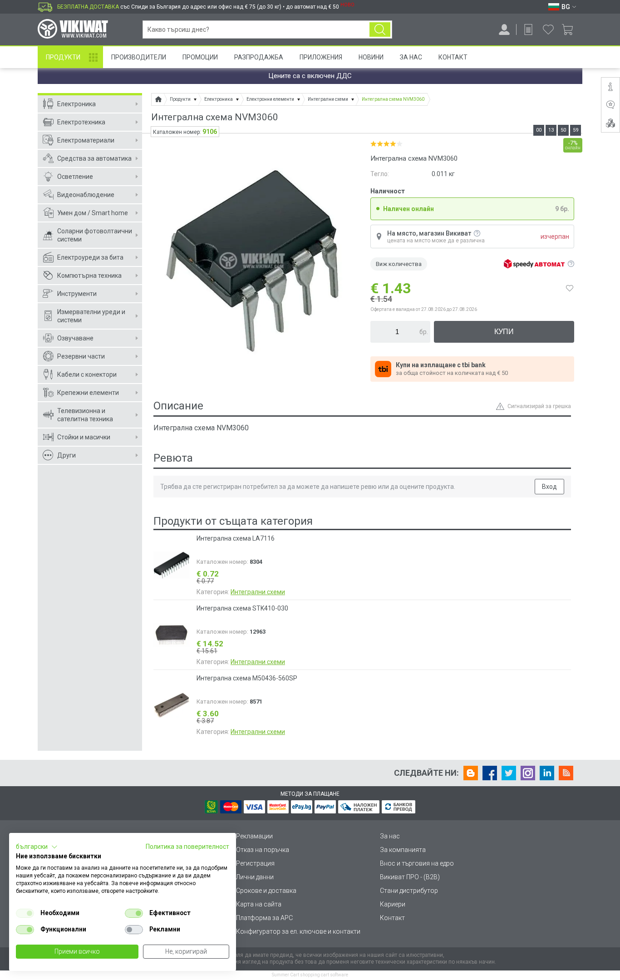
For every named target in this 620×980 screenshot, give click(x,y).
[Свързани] (610, 123)
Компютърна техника (89, 275)
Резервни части (81, 356)
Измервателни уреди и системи (91, 316)
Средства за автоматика (94, 158)
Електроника (76, 104)
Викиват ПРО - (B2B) (410, 877)
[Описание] (610, 87)
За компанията (403, 849)
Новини (371, 57)
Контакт (452, 57)
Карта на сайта (258, 904)
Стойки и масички (83, 437)
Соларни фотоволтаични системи (94, 235)
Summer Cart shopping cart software (310, 974)
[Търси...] (379, 29)
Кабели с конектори (87, 374)
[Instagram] (528, 773)
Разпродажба (258, 57)
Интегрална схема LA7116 (236, 538)
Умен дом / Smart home (92, 213)
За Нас (411, 57)
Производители (138, 57)
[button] (37, 847)
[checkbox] (25, 913)
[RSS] (566, 773)
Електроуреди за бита (90, 257)
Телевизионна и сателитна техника (85, 415)
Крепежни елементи (88, 392)
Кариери (392, 904)
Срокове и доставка (266, 890)
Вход (549, 486)
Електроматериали (85, 140)
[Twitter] (509, 773)
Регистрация (255, 863)
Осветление (75, 176)
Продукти (63, 57)
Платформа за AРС (264, 917)
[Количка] (571, 29)
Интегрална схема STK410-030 (242, 608)
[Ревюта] (610, 105)
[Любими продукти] (548, 29)
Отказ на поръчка (262, 849)
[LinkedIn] (547, 773)
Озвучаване (75, 338)
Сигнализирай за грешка (539, 406)
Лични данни (255, 877)
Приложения (321, 57)
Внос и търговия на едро (417, 863)
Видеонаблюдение (85, 194)
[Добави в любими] (569, 288)
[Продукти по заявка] (528, 29)
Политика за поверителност (187, 846)
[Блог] (470, 773)
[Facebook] (489, 773)
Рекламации (254, 836)
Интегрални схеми (258, 592)
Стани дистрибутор (409, 890)
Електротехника (81, 122)
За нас (390, 836)
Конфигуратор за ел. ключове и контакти (298, 931)
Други (66, 455)
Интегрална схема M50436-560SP (247, 678)
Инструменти (77, 293)
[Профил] (504, 29)
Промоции (200, 57)
